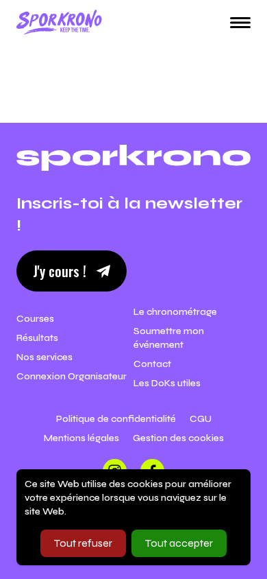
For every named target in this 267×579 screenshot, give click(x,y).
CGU (201, 419)
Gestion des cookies (178, 438)
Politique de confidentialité (116, 419)
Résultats (37, 338)
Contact (152, 364)
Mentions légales (81, 438)
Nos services (44, 357)
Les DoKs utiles (167, 383)
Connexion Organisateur (71, 376)
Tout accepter (179, 543)
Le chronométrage (175, 312)
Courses (35, 318)
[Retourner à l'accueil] (59, 22)
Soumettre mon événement (169, 338)
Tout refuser (83, 543)
